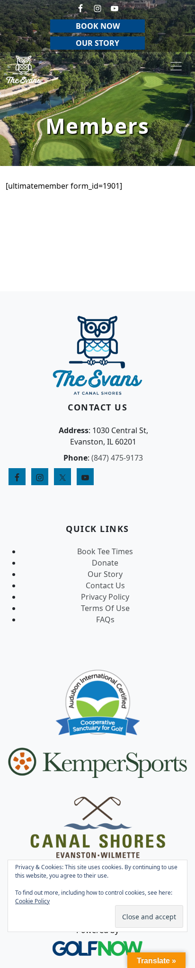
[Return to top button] (176, 273)
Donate (105, 563)
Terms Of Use (105, 608)
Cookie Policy (32, 901)
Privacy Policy (105, 597)
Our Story (105, 574)
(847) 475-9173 (117, 458)
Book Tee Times (105, 551)
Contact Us (105, 585)
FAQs (105, 619)
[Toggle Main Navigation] (176, 66)
